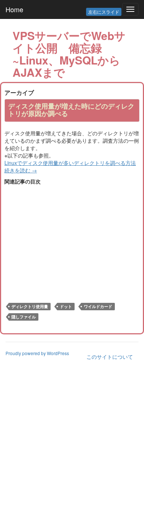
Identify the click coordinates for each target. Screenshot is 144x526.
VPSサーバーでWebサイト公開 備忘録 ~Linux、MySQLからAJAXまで (69, 53)
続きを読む (20, 170)
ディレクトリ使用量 (29, 306)
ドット (66, 306)
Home (14, 9)
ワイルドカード (98, 306)
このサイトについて (109, 356)
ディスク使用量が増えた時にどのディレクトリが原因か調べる (71, 109)
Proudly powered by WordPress (37, 353)
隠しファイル (23, 317)
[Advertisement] (66, 237)
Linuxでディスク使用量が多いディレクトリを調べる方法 (70, 162)
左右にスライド (103, 12)
